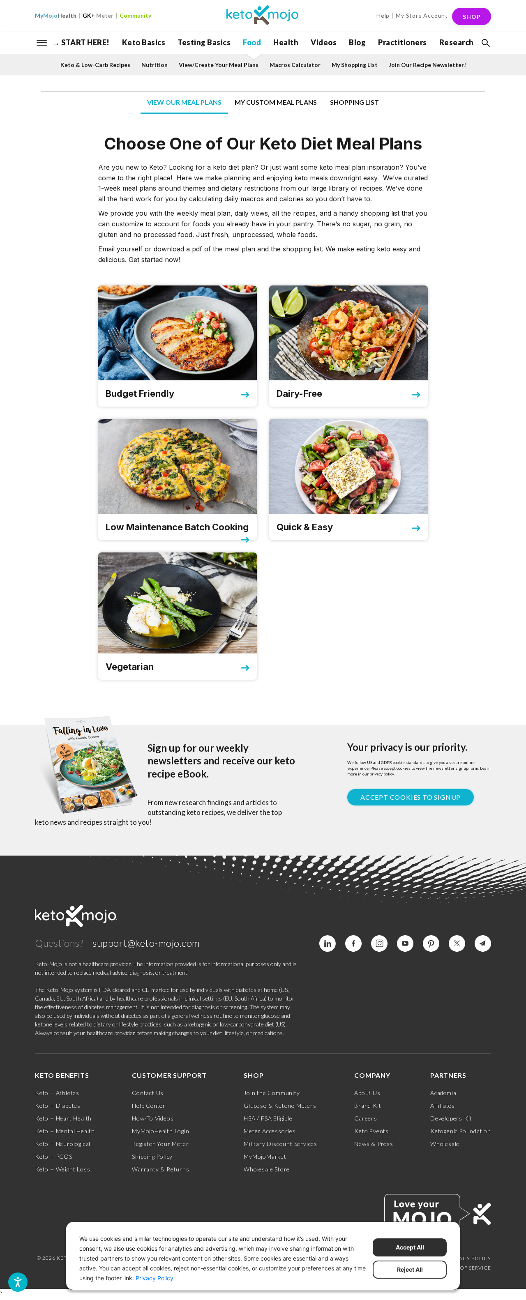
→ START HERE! (81, 42)
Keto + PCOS (53, 1156)
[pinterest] (431, 943)
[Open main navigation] (42, 42)
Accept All (410, 1247)
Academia (443, 1092)
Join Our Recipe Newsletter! (427, 64)
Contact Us (148, 1092)
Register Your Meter (160, 1143)
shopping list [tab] (354, 102)
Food (252, 42)
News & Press (373, 1143)
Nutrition (154, 64)
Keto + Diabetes (58, 1105)
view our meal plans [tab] (184, 102)
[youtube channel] (405, 943)
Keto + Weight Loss (62, 1169)
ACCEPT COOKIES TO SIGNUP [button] (410, 797)
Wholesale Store (267, 1169)
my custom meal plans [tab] (276, 102)
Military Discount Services (280, 1143)
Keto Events (371, 1130)
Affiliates (442, 1105)
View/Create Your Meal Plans (218, 64)
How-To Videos (152, 1118)
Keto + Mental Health (65, 1130)
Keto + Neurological (62, 1143)
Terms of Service (466, 1268)
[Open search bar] (485, 43)
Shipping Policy (152, 1156)
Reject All (410, 1269)
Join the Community (272, 1092)
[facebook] (353, 943)
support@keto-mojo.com (146, 943)
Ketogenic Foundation (460, 1130)
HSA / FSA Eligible (268, 1118)
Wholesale (444, 1143)
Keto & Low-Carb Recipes (95, 64)
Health (55, 15)
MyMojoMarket (265, 1156)
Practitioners (402, 42)
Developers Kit (451, 1118)
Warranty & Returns (160, 1169)
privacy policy (381, 773)
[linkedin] (327, 943)
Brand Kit (367, 1105)
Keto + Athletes (57, 1092)
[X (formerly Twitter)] (457, 943)
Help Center (149, 1105)
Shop (472, 16)
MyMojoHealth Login (160, 1130)
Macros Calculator (295, 64)
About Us (367, 1092)
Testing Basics (204, 42)
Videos (324, 42)
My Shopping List (355, 64)
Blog (357, 42)
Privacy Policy (469, 1258)
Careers (365, 1118)
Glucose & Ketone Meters (280, 1105)
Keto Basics (144, 42)
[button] (485, 43)
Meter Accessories (270, 1130)
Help (383, 15)
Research (456, 42)
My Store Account (422, 15)
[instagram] (379, 943)
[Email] (483, 943)
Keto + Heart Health (63, 1118)
